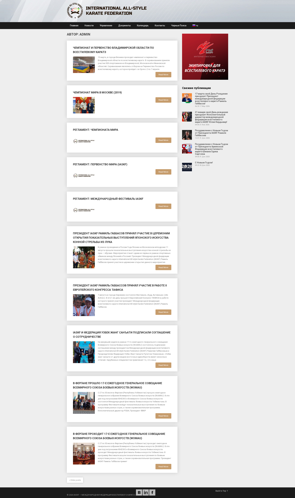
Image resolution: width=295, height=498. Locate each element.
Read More (163, 74)
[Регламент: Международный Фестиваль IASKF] (84, 210)
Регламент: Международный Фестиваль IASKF (108, 198)
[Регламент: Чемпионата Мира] (84, 141)
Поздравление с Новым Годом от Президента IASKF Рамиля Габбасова (211, 133)
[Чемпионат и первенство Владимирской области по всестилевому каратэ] (84, 64)
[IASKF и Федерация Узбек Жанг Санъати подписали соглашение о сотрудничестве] (84, 352)
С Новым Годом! (204, 162)
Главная (74, 25)
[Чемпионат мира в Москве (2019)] (84, 104)
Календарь (143, 25)
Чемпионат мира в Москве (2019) (97, 92)
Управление (106, 25)
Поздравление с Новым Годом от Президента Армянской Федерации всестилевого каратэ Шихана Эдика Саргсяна (211, 149)
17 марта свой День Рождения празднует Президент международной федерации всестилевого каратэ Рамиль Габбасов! (211, 99)
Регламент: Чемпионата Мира (95, 129)
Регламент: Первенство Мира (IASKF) (100, 164)
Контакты (160, 25)
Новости (89, 25)
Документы (124, 25)
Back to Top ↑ (222, 491)
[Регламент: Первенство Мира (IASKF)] (84, 175)
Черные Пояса (178, 25)
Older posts (75, 480)
